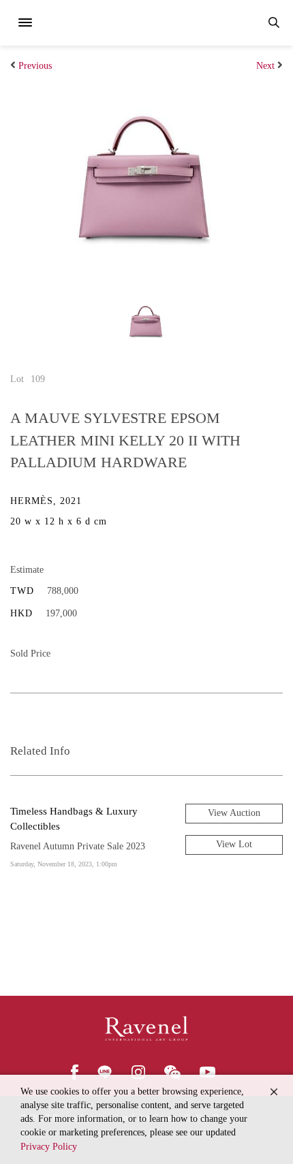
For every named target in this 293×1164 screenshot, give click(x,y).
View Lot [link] (234, 844)
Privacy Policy (48, 1147)
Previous (35, 66)
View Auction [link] (234, 813)
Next (265, 66)
